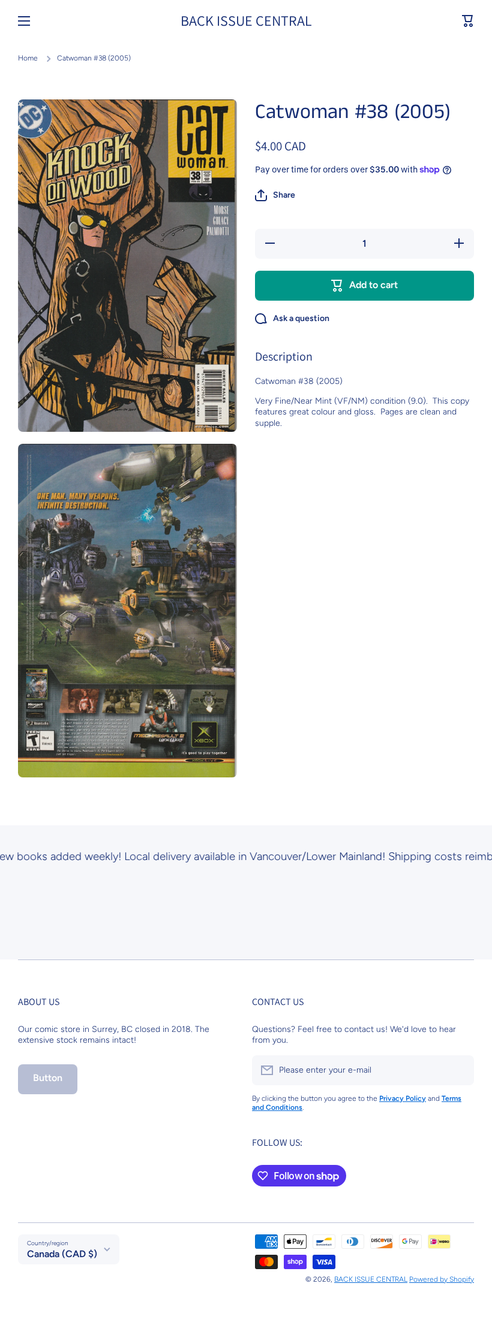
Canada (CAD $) (62, 1254)
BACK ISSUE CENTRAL (370, 1279)
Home (28, 58)
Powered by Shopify (441, 1279)
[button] (468, 21)
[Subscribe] (459, 1070)
